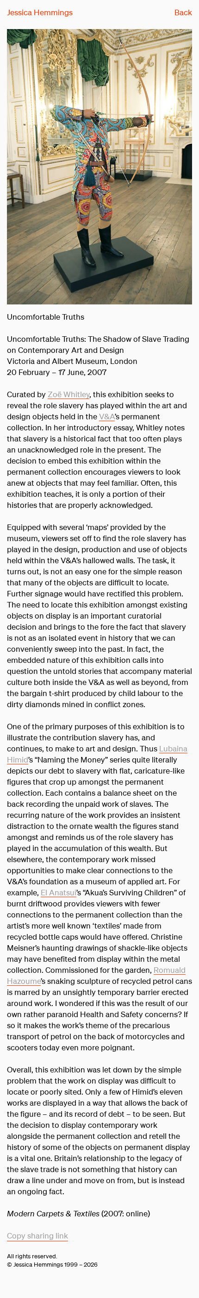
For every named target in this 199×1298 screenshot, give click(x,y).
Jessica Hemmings (40, 12)
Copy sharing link (37, 1235)
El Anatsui (58, 892)
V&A (107, 416)
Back (183, 12)
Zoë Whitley (68, 394)
